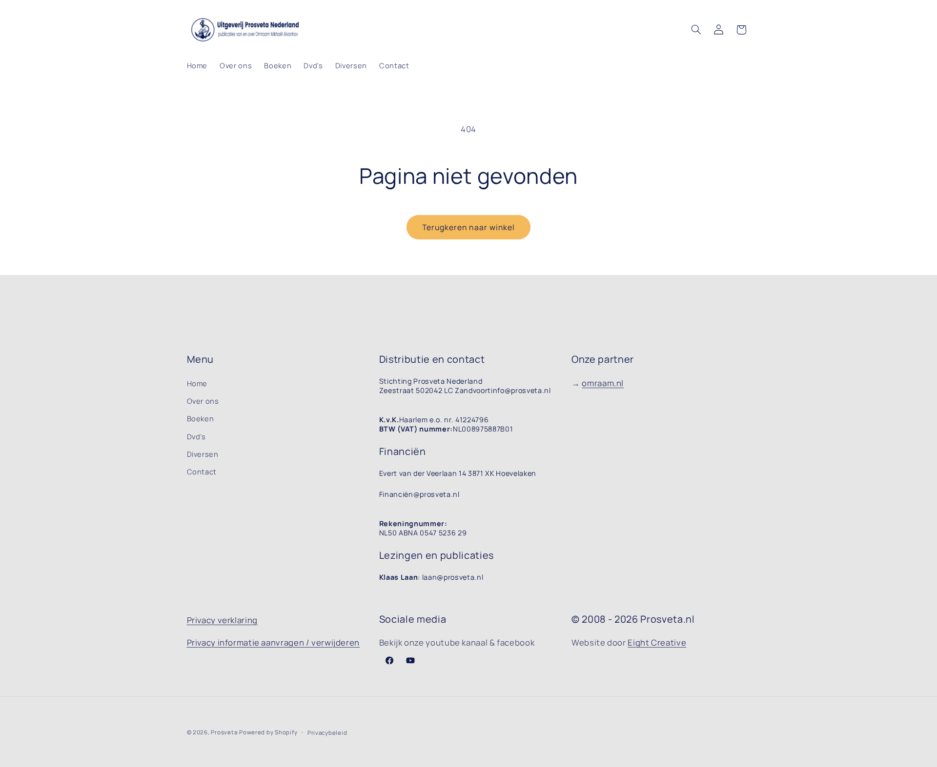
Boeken (200, 418)
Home (197, 383)
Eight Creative (657, 642)
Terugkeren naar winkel (468, 227)
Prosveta (224, 732)
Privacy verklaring (222, 620)
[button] (696, 30)
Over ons (203, 401)
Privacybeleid (327, 732)
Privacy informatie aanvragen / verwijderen (273, 642)
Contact (202, 471)
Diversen (203, 454)
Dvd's (196, 436)
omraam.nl (603, 383)
